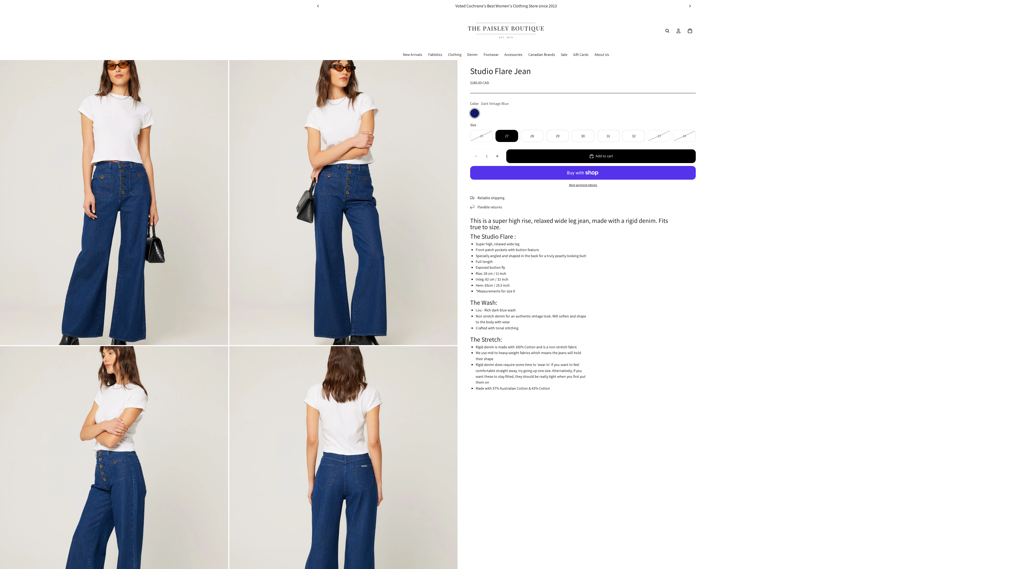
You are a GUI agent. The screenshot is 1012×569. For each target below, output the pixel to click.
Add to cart (604, 156)
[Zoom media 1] (114, 202)
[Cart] (690, 31)
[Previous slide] (318, 6)
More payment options (583, 185)
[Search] (667, 31)
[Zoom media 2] (343, 202)
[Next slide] (690, 6)
